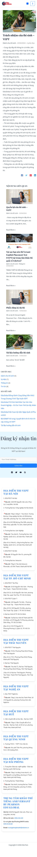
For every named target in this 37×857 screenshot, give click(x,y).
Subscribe (18, 466)
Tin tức (3, 386)
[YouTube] (21, 472)
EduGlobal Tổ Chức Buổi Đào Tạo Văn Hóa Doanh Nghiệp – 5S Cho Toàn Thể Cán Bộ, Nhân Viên (18, 405)
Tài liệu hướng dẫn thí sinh (18, 352)
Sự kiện (3, 379)
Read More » (10, 230)
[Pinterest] (31, 175)
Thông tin (22, 264)
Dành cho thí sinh (9, 43)
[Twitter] (26, 175)
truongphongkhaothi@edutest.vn (18, 827)
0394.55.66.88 (7, 824)
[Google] (25, 472)
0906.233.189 (18, 818)
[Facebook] (22, 175)
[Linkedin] (35, 175)
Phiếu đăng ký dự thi (15, 307)
